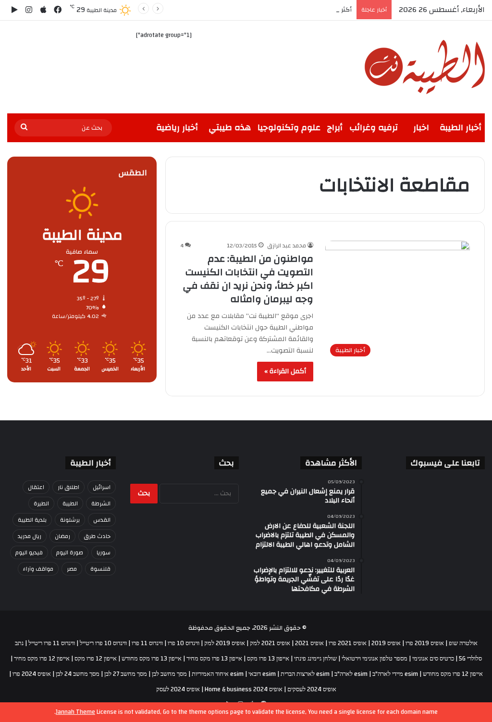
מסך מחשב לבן (169, 674)
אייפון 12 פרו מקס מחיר (42, 658)
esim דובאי (262, 674)
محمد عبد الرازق (286, 245)
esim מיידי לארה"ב (395, 674)
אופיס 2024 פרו (31, 674)
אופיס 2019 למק (224, 643)
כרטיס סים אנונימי (433, 658)
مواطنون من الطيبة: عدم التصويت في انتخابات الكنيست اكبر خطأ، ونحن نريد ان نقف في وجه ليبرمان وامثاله (248, 279)
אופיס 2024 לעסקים (311, 689)
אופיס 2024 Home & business (244, 689)
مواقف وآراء (38, 568)
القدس (102, 519)
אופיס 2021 (309, 643)
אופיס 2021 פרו (348, 643)
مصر (72, 568)
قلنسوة (100, 568)
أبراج (335, 127)
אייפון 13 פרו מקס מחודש (152, 658)
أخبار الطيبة (460, 127)
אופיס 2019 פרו (425, 643)
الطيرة (41, 503)
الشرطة (101, 503)
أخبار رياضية (177, 127)
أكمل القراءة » (285, 371)
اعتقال (36, 487)
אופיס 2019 (386, 643)
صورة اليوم (69, 552)
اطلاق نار (68, 487)
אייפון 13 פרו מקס (268, 658)
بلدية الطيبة (32, 519)
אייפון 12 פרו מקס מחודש (453, 674)
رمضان (62, 536)
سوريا (104, 552)
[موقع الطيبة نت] (425, 67)
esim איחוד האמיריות (218, 674)
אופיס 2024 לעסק (178, 689)
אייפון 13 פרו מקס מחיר (214, 658)
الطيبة (70, 503)
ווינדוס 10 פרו (183, 643)
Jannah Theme (75, 712)
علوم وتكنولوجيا (289, 127)
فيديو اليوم (29, 552)
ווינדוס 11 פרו (147, 643)
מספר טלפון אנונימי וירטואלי (374, 658)
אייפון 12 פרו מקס (95, 658)
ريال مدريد (29, 536)
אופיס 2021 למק (270, 643)
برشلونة (70, 519)
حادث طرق (97, 536)
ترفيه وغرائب (373, 127)
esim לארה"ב (351, 674)
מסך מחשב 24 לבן (77, 674)
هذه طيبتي (230, 127)
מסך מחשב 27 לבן (125, 674)
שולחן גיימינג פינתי (315, 658)
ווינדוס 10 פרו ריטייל (103, 643)
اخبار (421, 127)
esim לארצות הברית (305, 674)
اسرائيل (102, 487)
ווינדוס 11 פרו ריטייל (51, 643)
